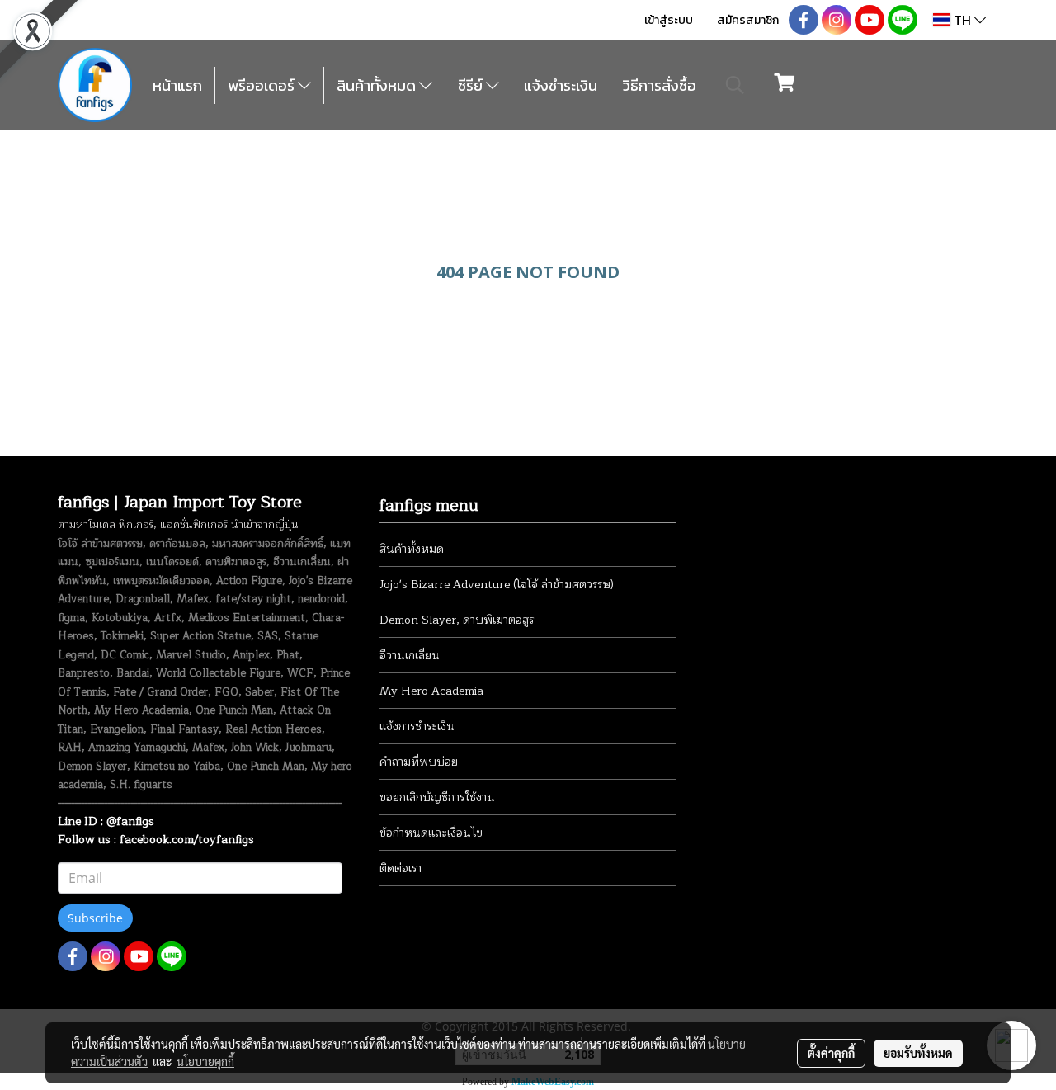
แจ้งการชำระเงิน (417, 726)
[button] (735, 85)
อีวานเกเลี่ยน (410, 655)
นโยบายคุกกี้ (205, 1061)
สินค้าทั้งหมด (378, 85)
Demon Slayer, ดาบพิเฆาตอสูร (457, 620)
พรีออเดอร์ (263, 85)
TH (962, 20)
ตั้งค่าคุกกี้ (831, 1052)
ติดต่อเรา (401, 868)
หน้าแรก (177, 85)
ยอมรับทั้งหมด (918, 1052)
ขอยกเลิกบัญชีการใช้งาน (437, 797)
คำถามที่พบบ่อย (419, 762)
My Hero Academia (431, 691)
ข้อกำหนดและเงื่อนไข (431, 832)
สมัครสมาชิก (748, 20)
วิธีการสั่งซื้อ (659, 85)
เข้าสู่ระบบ (668, 20)
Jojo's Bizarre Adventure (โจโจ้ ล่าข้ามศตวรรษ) (497, 584)
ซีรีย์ (472, 85)
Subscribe (95, 918)
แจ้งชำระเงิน (560, 85)
